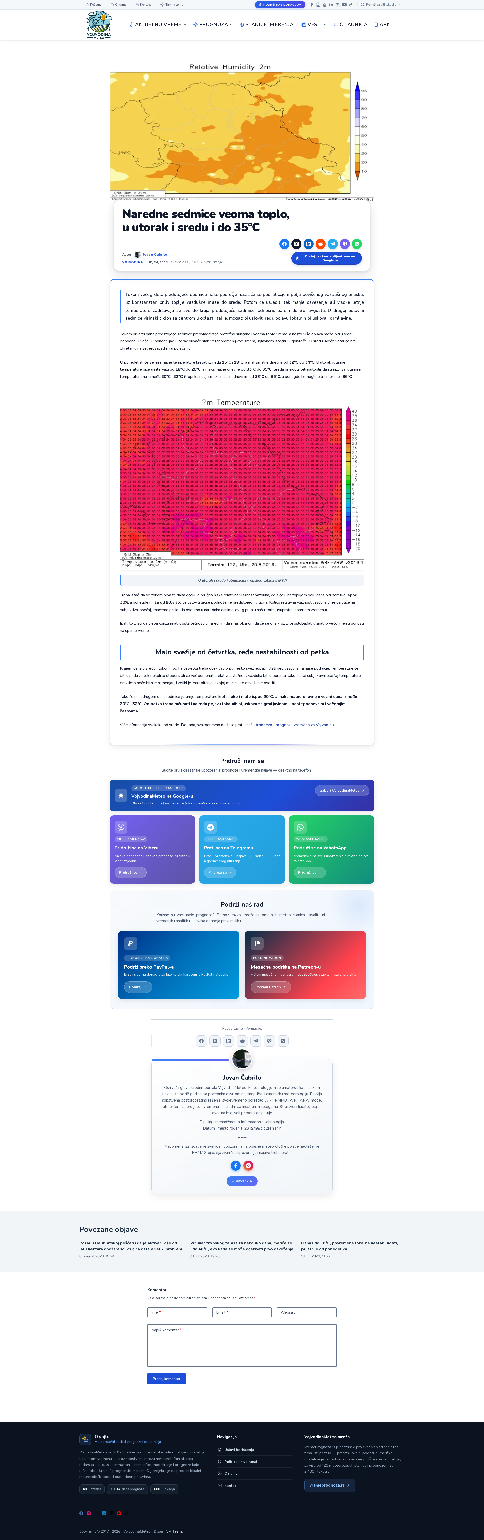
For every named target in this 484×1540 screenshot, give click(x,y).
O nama (231, 1473)
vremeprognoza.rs (327, 1485)
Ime (156, 1312)
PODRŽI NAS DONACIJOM (282, 5)
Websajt (288, 1312)
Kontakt (231, 1485)
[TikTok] (351, 4)
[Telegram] (333, 244)
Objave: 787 (242, 1181)
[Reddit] (321, 244)
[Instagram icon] (248, 1166)
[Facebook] (311, 4)
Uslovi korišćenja (239, 1449)
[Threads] (324, 4)
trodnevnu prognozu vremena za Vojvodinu (295, 725)
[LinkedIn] (331, 4)
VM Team (174, 1531)
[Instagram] (318, 4)
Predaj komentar (166, 1378)
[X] (338, 4)
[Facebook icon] (236, 1166)
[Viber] (345, 244)
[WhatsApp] (357, 244)
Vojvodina (132, 262)
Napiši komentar (166, 1330)
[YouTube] (344, 4)
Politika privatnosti (240, 1461)
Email (222, 1312)
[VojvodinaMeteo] (98, 25)
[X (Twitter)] (296, 244)
